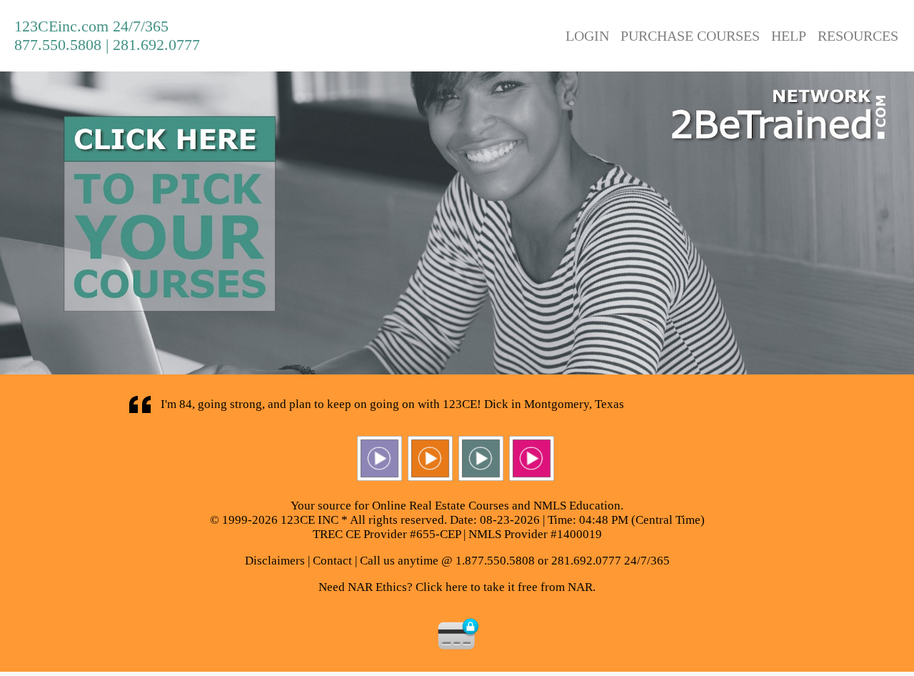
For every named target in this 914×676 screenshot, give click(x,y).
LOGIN (587, 36)
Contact (332, 560)
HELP (788, 36)
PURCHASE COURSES (690, 36)
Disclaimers (275, 560)
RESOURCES (858, 36)
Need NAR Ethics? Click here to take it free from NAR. (457, 587)
